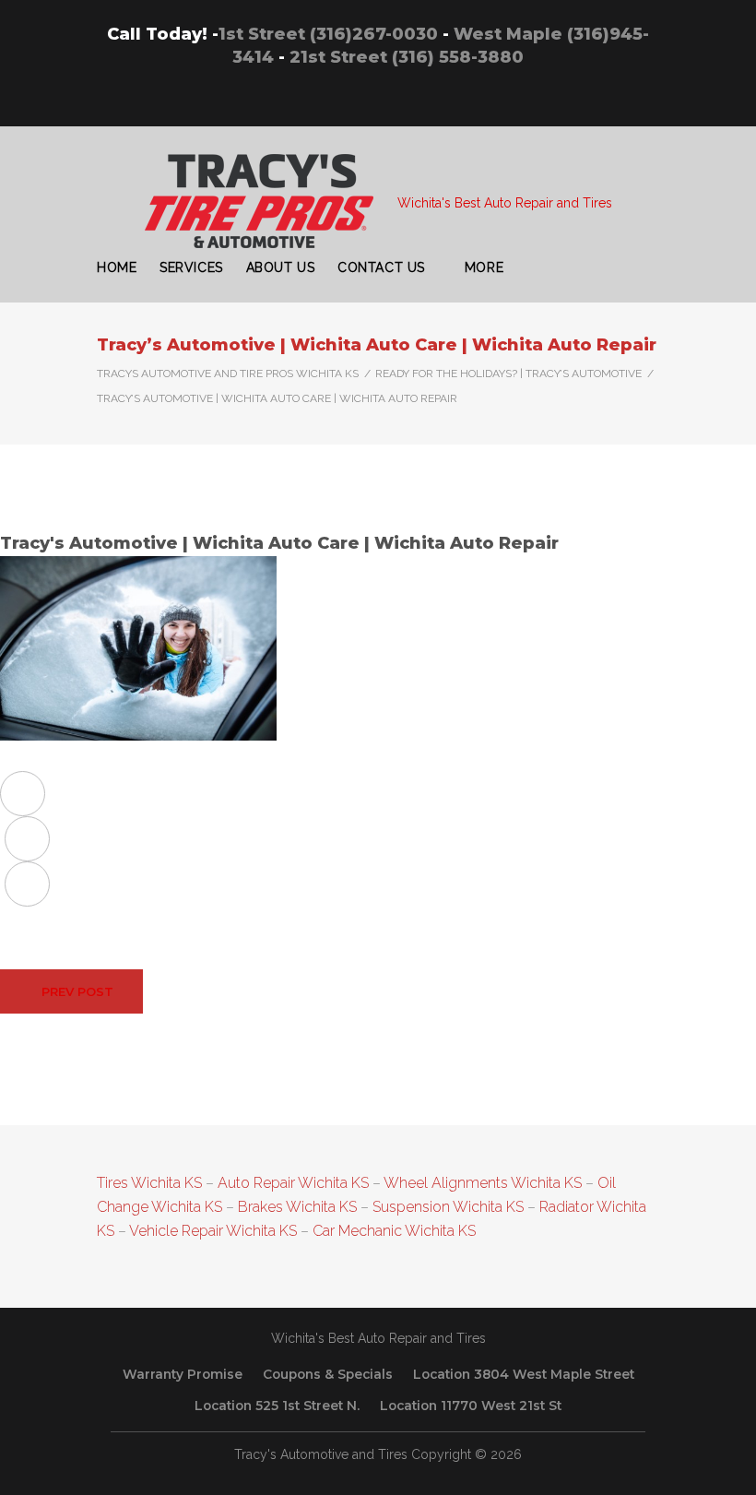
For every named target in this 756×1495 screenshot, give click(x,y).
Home (116, 267)
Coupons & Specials (328, 1374)
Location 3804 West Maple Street (523, 1374)
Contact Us (381, 267)
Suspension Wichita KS (448, 1207)
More (484, 267)
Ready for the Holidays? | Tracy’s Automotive (508, 373)
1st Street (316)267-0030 (328, 34)
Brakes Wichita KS (297, 1207)
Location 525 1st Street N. (277, 1405)
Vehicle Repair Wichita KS (211, 1231)
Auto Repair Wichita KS (293, 1183)
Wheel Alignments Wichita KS (483, 1183)
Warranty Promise (182, 1374)
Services (190, 267)
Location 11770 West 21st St (470, 1405)
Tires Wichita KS (149, 1183)
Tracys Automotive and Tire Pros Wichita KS (228, 373)
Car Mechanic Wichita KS (394, 1231)
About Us (280, 267)
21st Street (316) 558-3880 (406, 57)
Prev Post (77, 991)
